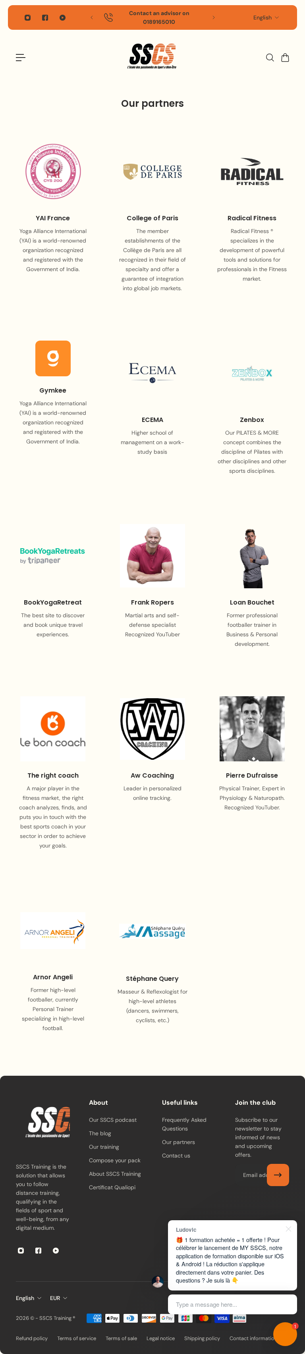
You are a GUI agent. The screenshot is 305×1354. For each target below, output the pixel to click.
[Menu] (21, 57)
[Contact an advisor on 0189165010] (153, 17)
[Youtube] (62, 17)
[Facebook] (45, 17)
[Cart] (284, 57)
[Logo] (152, 57)
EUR (55, 1298)
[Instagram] (27, 17)
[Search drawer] (269, 57)
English (262, 17)
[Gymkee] (53, 413)
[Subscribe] (278, 1175)
